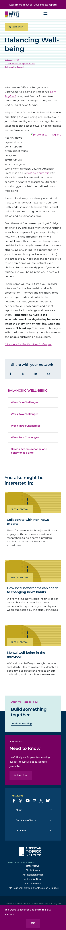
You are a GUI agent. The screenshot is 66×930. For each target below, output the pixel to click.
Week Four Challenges (25, 437)
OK (33, 923)
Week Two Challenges (24, 414)
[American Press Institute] (12, 10)
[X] (23, 374)
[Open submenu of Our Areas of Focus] (50, 820)
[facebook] (14, 800)
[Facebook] (10, 374)
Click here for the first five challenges (28, 344)
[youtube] (27, 800)
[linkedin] (34, 800)
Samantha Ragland (15, 67)
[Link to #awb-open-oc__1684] (45, 14)
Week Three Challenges (25, 425)
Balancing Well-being (28, 390)
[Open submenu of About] (50, 810)
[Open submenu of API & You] (50, 830)
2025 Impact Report (45, 4)
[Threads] (20, 800)
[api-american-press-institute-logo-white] (30, 848)
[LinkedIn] (36, 374)
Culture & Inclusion (13, 63)
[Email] (48, 374)
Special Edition (28, 63)
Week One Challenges (24, 402)
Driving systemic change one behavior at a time (29, 451)
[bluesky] (48, 800)
